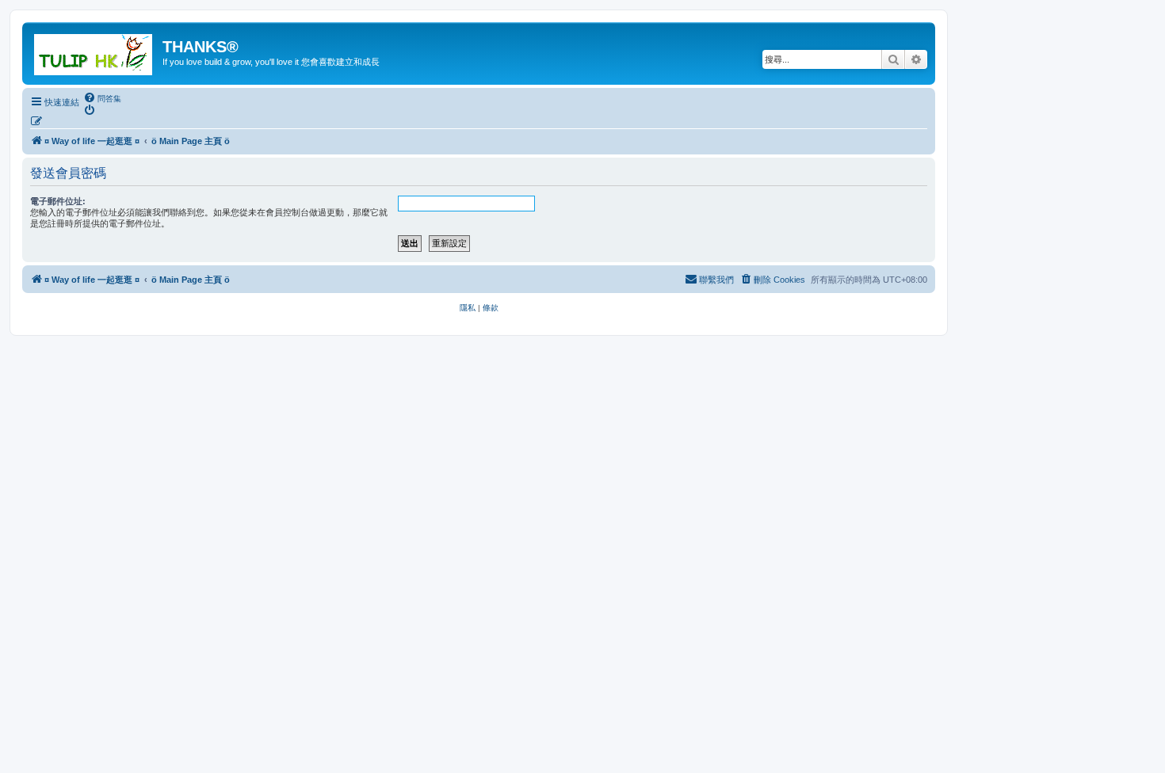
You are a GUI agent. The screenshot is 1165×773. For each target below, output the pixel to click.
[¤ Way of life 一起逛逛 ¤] (94, 51)
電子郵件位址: (58, 201)
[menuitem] (102, 98)
